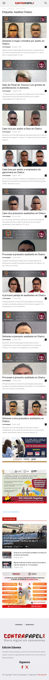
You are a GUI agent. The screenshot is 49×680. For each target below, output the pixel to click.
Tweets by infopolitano (10, 512)
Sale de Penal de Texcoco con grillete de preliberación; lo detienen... (23, 86)
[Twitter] (26, 667)
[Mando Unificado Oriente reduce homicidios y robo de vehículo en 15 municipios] (6, 564)
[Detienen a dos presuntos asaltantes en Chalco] (24, 404)
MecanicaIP (42, 674)
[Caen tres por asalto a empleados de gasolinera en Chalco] (24, 156)
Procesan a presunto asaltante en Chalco (23, 254)
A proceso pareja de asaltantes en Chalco (24, 295)
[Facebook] (22, 667)
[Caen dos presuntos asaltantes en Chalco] (24, 199)
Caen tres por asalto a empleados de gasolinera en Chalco (21, 171)
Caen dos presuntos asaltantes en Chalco (24, 213)
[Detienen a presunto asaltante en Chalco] (24, 322)
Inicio (4, 9)
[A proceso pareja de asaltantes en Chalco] (24, 281)
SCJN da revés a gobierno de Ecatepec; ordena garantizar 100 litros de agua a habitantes (21, 541)
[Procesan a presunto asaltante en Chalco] (24, 240)
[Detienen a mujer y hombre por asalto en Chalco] (24, 27)
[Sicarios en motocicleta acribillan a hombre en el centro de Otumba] (6, 555)
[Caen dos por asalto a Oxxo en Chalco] (24, 115)
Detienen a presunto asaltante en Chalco (23, 336)
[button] (4, 3)
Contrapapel (6, 47)
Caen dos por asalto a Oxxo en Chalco (22, 128)
